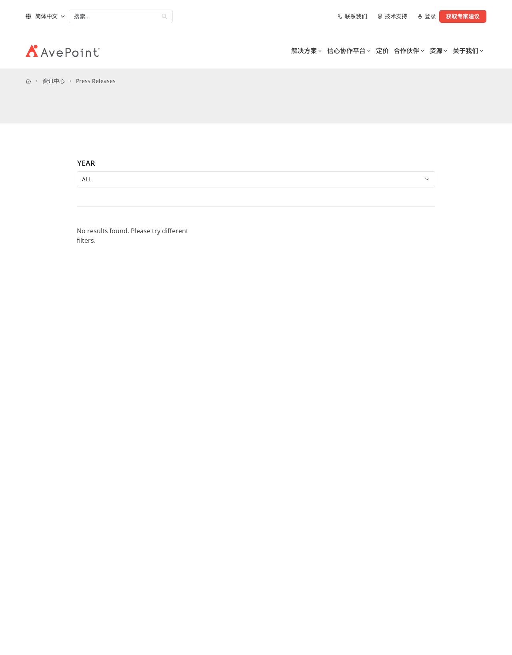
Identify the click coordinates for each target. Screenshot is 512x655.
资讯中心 (53, 81)
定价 (382, 50)
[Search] (164, 16)
